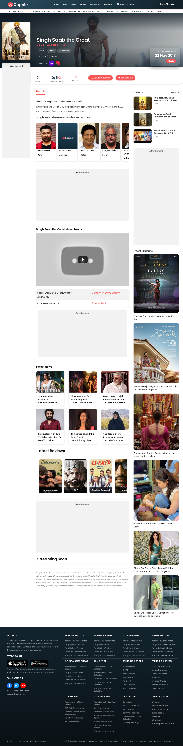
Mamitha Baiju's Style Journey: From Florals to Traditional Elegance (155, 388)
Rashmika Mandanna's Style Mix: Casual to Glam (155, 525)
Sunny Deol (44, 150)
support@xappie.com (16, 694)
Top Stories (122, 11)
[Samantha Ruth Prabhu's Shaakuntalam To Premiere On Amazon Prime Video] (50, 382)
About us (93, 741)
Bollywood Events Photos (162, 641)
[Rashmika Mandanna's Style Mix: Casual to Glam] (156, 490)
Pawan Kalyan (129, 674)
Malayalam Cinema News (76, 683)
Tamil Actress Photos (74, 648)
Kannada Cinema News (75, 680)
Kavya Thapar (158, 688)
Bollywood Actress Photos (76, 641)
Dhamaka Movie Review (104, 711)
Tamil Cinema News (73, 676)
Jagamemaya (50, 490)
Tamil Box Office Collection (105, 678)
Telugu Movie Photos (131, 644)
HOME (56, 4)
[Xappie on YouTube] (23, 685)
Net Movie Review (72, 721)
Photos (51, 11)
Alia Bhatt (156, 677)
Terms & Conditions (143, 741)
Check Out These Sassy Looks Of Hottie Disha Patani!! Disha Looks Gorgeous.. (154, 570)
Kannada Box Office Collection (102, 683)
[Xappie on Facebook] (9, 685)
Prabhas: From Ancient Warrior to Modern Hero (154, 318)
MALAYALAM (95, 4)
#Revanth (156, 716)
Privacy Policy (127, 741)
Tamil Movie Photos (131, 648)
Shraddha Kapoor (159, 670)
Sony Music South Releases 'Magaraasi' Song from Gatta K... (165, 115)
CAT (75, 490)
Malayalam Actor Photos (104, 655)
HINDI (65, 4)
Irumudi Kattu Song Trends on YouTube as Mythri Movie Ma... (165, 99)
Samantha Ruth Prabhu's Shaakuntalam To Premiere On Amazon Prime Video (49, 399)
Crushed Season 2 (101, 490)
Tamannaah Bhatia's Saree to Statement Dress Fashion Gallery (154, 455)
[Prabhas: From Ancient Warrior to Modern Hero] (156, 283)
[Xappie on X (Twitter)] (16, 685)
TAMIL (73, 4)
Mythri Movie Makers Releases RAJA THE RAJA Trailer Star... (164, 131)
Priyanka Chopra (159, 681)
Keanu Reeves (129, 684)
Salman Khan (129, 666)
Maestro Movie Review (74, 718)
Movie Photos (131, 635)
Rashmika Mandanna (161, 666)
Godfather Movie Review (104, 731)
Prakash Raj (87, 150)
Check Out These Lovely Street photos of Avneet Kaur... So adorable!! (154, 614)
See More (175, 92)
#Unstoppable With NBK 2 (163, 724)
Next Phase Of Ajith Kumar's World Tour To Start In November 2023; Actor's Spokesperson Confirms (114, 399)
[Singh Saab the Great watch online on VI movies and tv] (57, 63)
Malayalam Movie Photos (134, 655)
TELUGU (83, 4)
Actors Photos (103, 635)
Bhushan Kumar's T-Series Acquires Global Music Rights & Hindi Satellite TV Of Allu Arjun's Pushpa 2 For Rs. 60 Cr (82, 399)
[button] (82, 259)
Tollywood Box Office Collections (132, 717)
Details (40, 91)
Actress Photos (74, 635)
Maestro (126, 490)
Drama (54, 56)
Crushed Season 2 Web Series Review (75, 712)
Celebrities (127, 702)
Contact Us (169, 741)
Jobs (159, 11)
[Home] (18, 4)
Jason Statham (130, 688)
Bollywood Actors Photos (104, 641)
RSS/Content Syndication (76, 741)
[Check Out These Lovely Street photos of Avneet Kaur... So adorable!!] (156, 592)
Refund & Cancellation (109, 741)
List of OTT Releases (131, 705)
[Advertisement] (16, 113)
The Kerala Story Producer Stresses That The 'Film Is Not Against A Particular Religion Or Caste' (114, 437)
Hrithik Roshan (129, 677)
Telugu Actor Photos (102, 644)
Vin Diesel (127, 681)
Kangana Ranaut (159, 674)
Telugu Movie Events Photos (163, 644)
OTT (29, 11)
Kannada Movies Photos (133, 651)
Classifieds (138, 11)
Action (42, 56)
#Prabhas (156, 702)
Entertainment (16, 11)
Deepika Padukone (160, 684)
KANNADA (108, 4)
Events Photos (160, 635)
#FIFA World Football (160, 705)
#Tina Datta (157, 720)
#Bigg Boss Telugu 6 (161, 709)
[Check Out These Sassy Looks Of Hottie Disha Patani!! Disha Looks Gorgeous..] (156, 547)
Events (151, 11)
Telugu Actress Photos (74, 644)
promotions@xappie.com (18, 691)
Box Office (89, 11)
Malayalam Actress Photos (76, 655)
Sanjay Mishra (110, 150)
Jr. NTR (125, 670)
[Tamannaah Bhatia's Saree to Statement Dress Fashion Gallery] (156, 421)
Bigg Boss (39, 11)
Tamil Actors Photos (102, 648)
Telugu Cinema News (74, 672)
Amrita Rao (65, 150)
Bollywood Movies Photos (134, 641)
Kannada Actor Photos (103, 651)
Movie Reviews (105, 11)
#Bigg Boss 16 (158, 713)
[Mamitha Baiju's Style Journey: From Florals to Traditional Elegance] (156, 353)
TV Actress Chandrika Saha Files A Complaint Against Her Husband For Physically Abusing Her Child (83, 437)
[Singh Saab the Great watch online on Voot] (51, 63)
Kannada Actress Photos (75, 651)
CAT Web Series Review (74, 708)
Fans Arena (74, 11)
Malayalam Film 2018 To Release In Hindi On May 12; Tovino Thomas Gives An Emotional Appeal (49, 437)
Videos (61, 11)
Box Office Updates (131, 713)
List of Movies (128, 709)
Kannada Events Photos (162, 648)
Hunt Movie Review (102, 708)
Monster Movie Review (103, 721)
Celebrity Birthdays (131, 722)
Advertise (158, 741)
